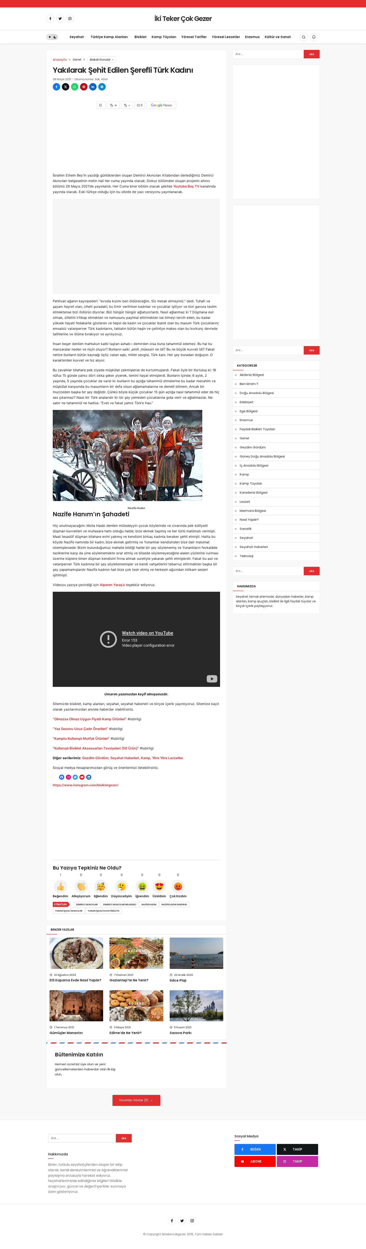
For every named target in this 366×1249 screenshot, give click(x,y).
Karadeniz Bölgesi (254, 492)
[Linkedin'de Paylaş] (93, 86)
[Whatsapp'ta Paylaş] (74, 86)
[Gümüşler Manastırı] (76, 1005)
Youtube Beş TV (186, 186)
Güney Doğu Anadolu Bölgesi (262, 456)
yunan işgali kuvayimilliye (103, 910)
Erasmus (252, 37)
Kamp (145, 758)
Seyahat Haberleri (124, 758)
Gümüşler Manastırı (66, 1033)
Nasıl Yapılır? (249, 519)
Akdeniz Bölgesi (252, 375)
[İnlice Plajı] (196, 953)
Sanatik (245, 528)
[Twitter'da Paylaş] (65, 86)
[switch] (52, 37)
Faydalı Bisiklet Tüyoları (257, 429)
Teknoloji (246, 556)
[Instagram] (70, 19)
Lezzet (245, 501)
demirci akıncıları (87, 904)
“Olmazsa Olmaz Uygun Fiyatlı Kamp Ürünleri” (90, 719)
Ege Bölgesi (249, 411)
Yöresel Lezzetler (226, 37)
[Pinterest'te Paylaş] (83, 86)
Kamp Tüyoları (164, 37)
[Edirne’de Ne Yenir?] (136, 1005)
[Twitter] (60, 19)
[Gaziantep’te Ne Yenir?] (136, 953)
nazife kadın (148, 904)
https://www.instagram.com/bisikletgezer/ (85, 785)
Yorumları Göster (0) (134, 1100)
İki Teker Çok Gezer (183, 18)
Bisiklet (140, 37)
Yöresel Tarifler (194, 37)
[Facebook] (50, 19)
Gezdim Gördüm (95, 758)
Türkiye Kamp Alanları (109, 37)
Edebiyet (247, 402)
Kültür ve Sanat (278, 37)
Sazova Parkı (180, 1033)
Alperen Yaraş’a (112, 585)
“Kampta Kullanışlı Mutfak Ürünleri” (81, 738)
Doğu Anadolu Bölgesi (257, 393)
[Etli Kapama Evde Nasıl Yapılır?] (76, 953)
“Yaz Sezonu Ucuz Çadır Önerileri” (80, 729)
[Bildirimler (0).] (314, 37)
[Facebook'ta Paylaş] (56, 86)
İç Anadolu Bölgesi (254, 465)
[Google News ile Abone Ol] (161, 105)
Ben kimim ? (249, 384)
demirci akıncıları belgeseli (119, 904)
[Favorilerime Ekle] (101, 105)
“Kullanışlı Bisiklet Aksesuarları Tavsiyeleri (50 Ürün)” (96, 748)
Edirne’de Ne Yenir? (126, 1033)
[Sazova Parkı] (196, 1005)
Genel (244, 438)
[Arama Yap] (304, 37)
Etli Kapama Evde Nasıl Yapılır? (75, 980)
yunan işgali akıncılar (68, 910)
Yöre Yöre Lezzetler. (168, 758)
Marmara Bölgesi (253, 510)
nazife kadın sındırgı (174, 904)
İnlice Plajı (178, 980)
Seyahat (76, 37)
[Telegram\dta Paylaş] (102, 86)
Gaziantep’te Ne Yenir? (129, 980)
